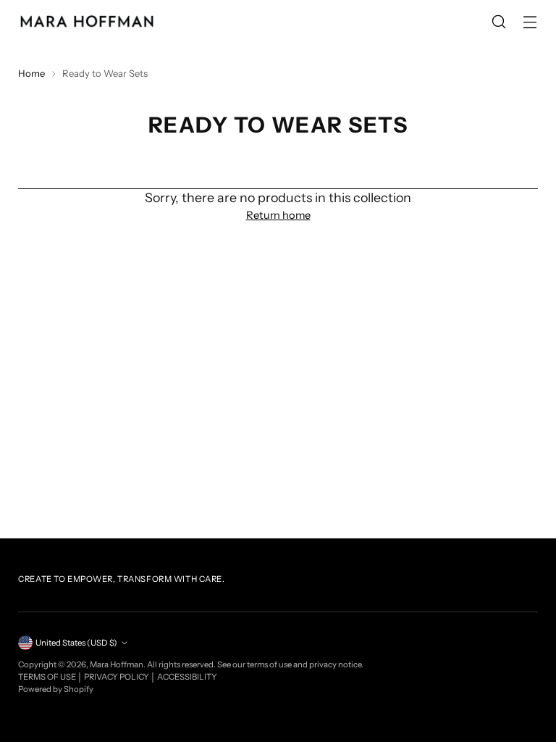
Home (31, 73)
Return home (278, 215)
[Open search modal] (499, 22)
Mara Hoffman (116, 664)
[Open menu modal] (530, 22)
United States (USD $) (76, 643)
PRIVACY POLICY (117, 677)
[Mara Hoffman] (87, 21)
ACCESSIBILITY (187, 677)
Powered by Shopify (55, 689)
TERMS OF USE (47, 677)
